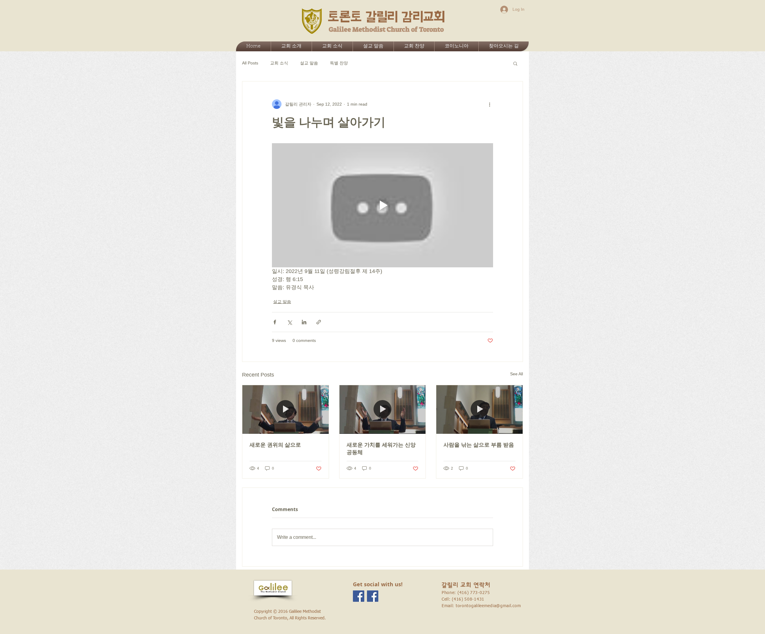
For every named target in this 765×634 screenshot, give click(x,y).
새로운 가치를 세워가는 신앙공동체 (381, 448)
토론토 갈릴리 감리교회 (386, 17)
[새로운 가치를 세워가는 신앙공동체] (382, 409)
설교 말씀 (309, 63)
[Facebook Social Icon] (358, 596)
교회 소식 (279, 63)
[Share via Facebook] (275, 322)
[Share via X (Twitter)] (289, 322)
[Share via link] (319, 322)
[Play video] (382, 205)
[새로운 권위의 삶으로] (285, 409)
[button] (515, 63)
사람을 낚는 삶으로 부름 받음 (478, 444)
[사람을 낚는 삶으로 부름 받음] (479, 409)
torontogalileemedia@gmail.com (488, 606)
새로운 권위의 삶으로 (275, 444)
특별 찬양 (339, 63)
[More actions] (489, 104)
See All (516, 373)
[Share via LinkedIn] (304, 322)
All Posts (250, 63)
